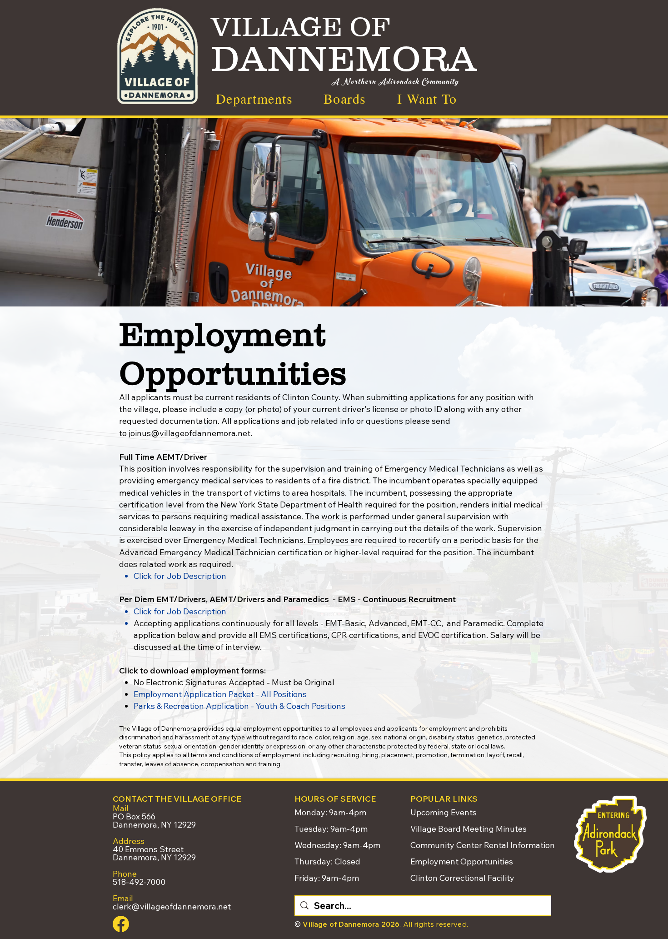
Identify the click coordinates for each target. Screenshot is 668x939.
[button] (427, 98)
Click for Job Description (180, 576)
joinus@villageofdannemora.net (189, 433)
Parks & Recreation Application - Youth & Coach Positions (239, 706)
